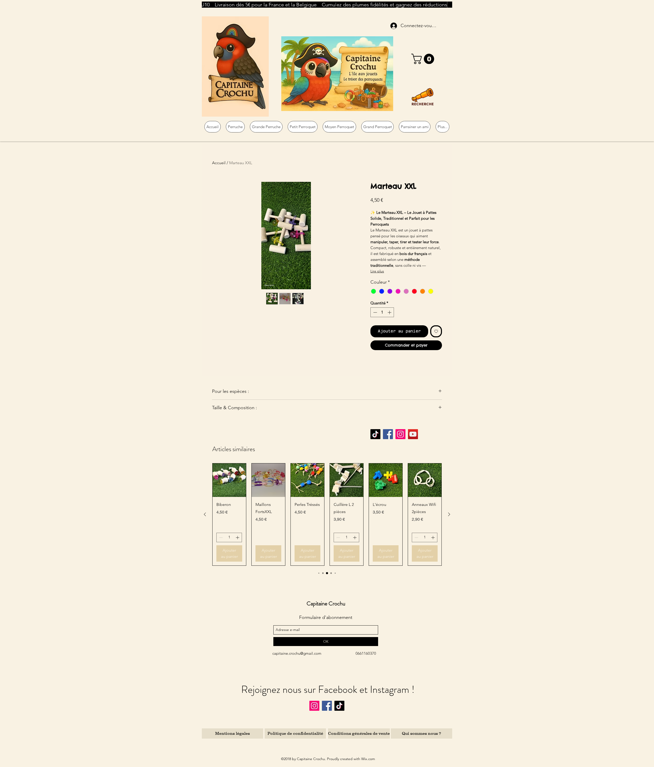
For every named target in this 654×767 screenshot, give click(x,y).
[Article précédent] (205, 514)
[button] (424, 59)
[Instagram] (400, 434)
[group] (327, 514)
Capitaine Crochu (326, 603)
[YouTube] (413, 434)
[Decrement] (374, 312)
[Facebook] (388, 434)
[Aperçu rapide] (229, 480)
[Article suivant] (449, 514)
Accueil (219, 162)
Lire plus (377, 271)
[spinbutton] (382, 312)
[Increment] (390, 312)
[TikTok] (375, 434)
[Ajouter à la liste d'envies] (436, 331)
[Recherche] (422, 97)
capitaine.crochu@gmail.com (296, 653)
